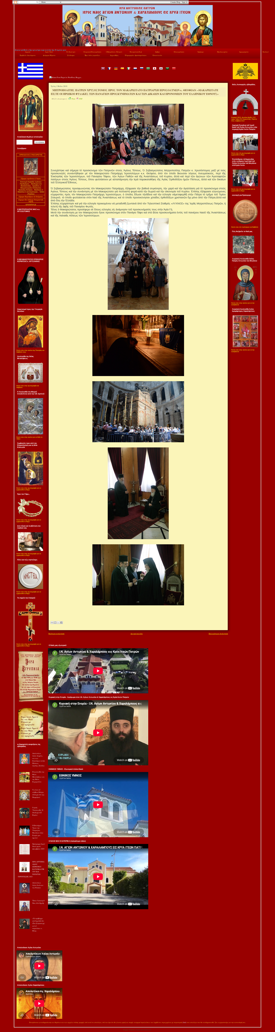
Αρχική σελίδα (136, 633)
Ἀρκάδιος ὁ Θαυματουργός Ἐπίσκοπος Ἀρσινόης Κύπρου (29, 188)
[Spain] (122, 70)
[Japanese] (154, 70)
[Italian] (129, 70)
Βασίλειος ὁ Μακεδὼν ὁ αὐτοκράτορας (30, 191)
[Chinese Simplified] (174, 70)
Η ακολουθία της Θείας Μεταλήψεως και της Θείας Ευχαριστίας (38, 777)
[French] (109, 70)
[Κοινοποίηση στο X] (58, 622)
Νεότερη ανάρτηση (56, 633)
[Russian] (142, 70)
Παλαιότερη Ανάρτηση (218, 633)
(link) (184, 1022)
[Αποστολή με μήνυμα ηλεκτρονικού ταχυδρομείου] (52, 622)
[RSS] (18, 1023)
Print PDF (77, 98)
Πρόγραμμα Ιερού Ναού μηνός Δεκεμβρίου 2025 (38, 846)
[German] (116, 70)
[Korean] (161, 70)
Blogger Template (129, 1030)
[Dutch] (135, 70)
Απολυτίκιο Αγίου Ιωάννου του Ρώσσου (37, 885)
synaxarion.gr (30, 205)
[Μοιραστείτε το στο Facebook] (61, 622)
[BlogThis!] (55, 622)
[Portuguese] (148, 70)
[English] (103, 70)
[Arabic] (167, 70)
